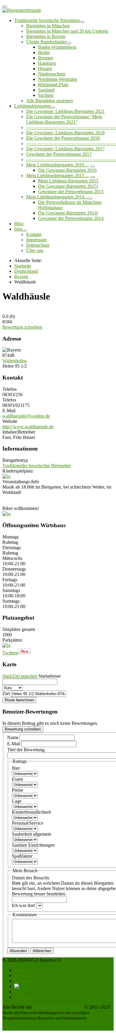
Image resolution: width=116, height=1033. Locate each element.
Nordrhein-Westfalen (57, 79)
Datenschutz (37, 245)
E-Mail (14, 743)
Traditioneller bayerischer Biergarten (36, 465)
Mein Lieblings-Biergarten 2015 (68, 180)
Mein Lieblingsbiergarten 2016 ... (57, 164)
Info (18, 229)
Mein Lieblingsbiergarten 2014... (57, 196)
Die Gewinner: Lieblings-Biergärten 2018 (65, 132)
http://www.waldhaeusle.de (28, 426)
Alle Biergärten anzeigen (49, 100)
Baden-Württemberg (57, 47)
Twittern (10, 652)
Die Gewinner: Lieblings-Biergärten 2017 (65, 148)
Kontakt (33, 234)
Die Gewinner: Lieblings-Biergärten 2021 (65, 111)
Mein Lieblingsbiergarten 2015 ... (57, 175)
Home (20, 970)
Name (13, 737)
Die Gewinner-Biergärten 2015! (68, 186)
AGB (19, 991)
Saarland (46, 89)
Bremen (45, 57)
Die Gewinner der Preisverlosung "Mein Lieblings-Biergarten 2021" (64, 119)
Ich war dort (24, 905)
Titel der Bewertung (26, 749)
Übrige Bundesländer (46, 41)
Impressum (36, 239)
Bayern (21, 276)
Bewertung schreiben (22, 327)
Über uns (34, 250)
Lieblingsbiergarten (32, 105)
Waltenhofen (14, 360)
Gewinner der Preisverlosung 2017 (59, 154)
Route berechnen (19, 700)
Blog (18, 223)
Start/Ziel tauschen (19, 675)
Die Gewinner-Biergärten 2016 (67, 170)
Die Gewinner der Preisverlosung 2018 (63, 138)
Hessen (45, 68)
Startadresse (49, 675)
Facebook (11, 1027)
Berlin (44, 52)
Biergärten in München (48, 25)
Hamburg (47, 63)
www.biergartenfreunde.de (58, 1007)
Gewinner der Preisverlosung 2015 (71, 191)
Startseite (22, 265)
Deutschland (26, 271)
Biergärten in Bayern (45, 36)
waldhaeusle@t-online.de (26, 415)
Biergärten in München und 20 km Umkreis (67, 31)
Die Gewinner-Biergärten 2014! (68, 212)
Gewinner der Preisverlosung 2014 (71, 218)
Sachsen (46, 95)
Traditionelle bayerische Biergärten (47, 20)
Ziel (6, 693)
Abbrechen (42, 951)
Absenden (18, 951)
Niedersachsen (51, 73)
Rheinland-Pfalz (53, 84)
